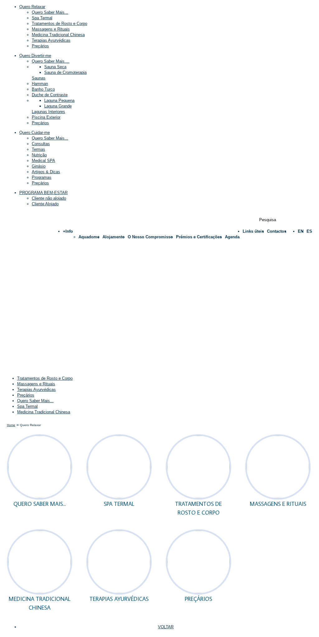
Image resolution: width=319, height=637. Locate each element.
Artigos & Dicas (46, 171)
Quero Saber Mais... (50, 12)
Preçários (40, 183)
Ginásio (38, 166)
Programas (41, 177)
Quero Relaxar (32, 6)
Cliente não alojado (49, 198)
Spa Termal (42, 18)
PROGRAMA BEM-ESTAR (43, 192)
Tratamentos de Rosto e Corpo (59, 23)
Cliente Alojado (45, 204)
